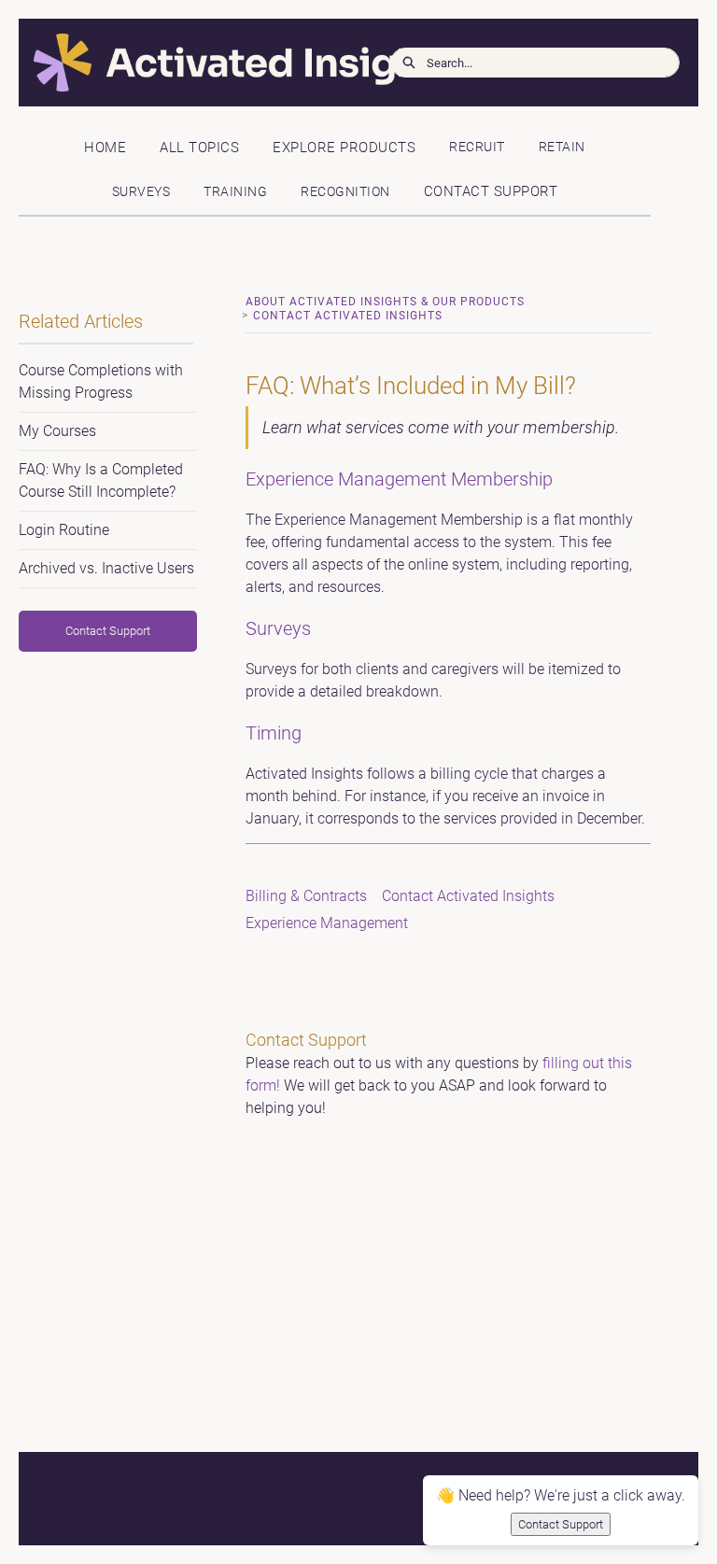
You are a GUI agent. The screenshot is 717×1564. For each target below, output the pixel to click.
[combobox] (553, 63)
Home (105, 147)
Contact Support (491, 191)
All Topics (199, 147)
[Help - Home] (154, 63)
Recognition (345, 192)
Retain (562, 147)
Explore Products (344, 147)
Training (235, 192)
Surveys (141, 192)
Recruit (477, 147)
